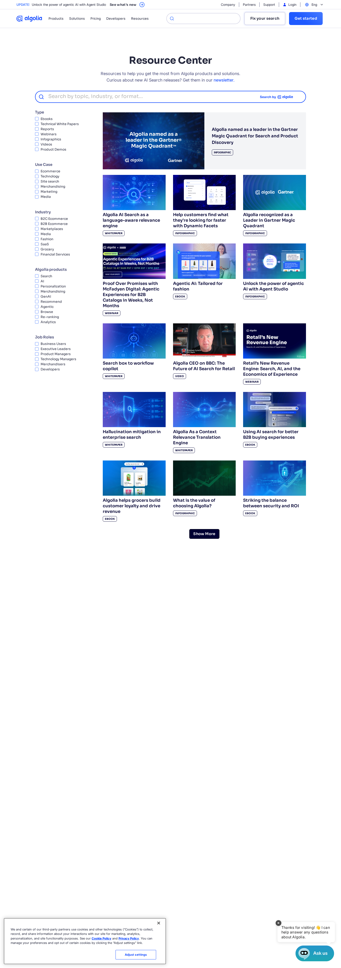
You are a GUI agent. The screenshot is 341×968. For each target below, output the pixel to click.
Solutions (77, 18)
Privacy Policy (129, 938)
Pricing (95, 18)
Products (56, 18)
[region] (85, 941)
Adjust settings (136, 954)
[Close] (159, 923)
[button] (306, 932)
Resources (140, 18)
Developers (115, 18)
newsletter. (224, 80)
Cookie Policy (101, 938)
